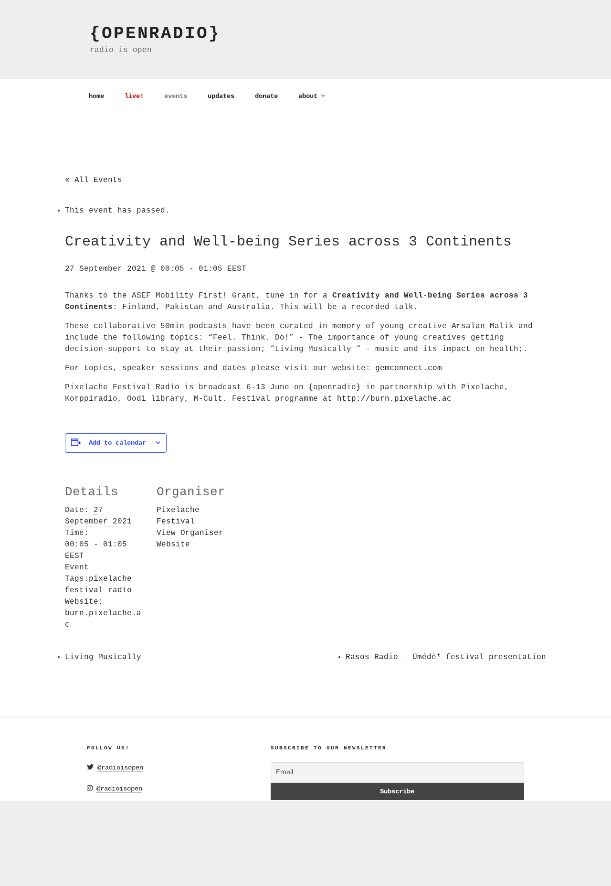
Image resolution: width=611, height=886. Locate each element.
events (175, 96)
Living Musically (103, 657)
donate (266, 96)
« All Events (93, 180)
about (307, 96)
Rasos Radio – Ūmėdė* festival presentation (446, 657)
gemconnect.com (408, 368)
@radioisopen (120, 767)
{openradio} (155, 33)
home (96, 96)
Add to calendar (117, 443)
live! (134, 96)
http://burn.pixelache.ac (394, 399)
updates (221, 96)
